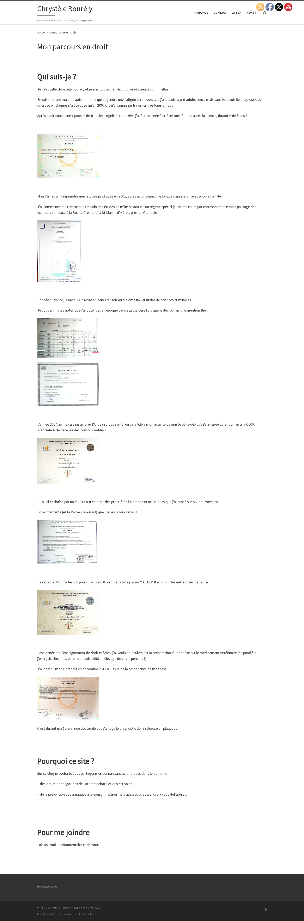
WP (54, 914)
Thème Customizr (88, 914)
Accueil (41, 32)
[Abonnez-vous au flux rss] (265, 909)
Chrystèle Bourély (59, 908)
